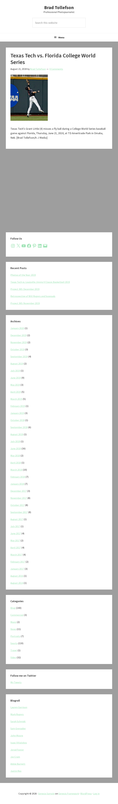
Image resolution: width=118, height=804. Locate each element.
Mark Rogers (17, 714)
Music (13, 622)
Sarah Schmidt (18, 721)
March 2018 (16, 469)
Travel (13, 650)
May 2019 (15, 384)
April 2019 (15, 391)
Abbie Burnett (17, 763)
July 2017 (15, 526)
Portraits (15, 636)
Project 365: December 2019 (24, 289)
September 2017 (19, 512)
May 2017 (15, 540)
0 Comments (56, 68)
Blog (13, 607)
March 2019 (16, 398)
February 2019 (17, 406)
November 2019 (18, 342)
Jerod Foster (17, 749)
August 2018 (16, 434)
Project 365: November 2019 (25, 303)
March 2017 (16, 554)
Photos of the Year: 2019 (23, 274)
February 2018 (17, 476)
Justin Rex (15, 770)
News (13, 629)
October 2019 (17, 349)
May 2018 (15, 455)
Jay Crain (15, 756)
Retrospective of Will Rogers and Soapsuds (32, 296)
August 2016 (16, 575)
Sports (14, 643)
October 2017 (17, 505)
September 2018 (19, 427)
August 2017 (16, 519)
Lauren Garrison (18, 707)
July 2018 (15, 441)
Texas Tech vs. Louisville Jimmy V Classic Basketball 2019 (40, 282)
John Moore (16, 735)
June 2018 (15, 448)
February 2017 (17, 561)
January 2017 (17, 568)
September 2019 (19, 356)
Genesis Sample (46, 793)
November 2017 (18, 498)
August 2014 (16, 582)
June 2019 (15, 377)
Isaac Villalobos (18, 742)
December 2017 (18, 490)
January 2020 (17, 328)
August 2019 (16, 363)
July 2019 (15, 370)
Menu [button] (61, 37)
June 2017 (15, 533)
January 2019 (17, 413)
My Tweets (16, 682)
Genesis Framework (68, 793)
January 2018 (17, 483)
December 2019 (18, 335)
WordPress (86, 793)
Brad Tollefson (59, 7)
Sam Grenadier (18, 728)
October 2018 (17, 420)
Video (13, 657)
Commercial (16, 614)
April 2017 (15, 547)
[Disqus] (59, 192)
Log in (96, 793)
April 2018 (15, 462)
